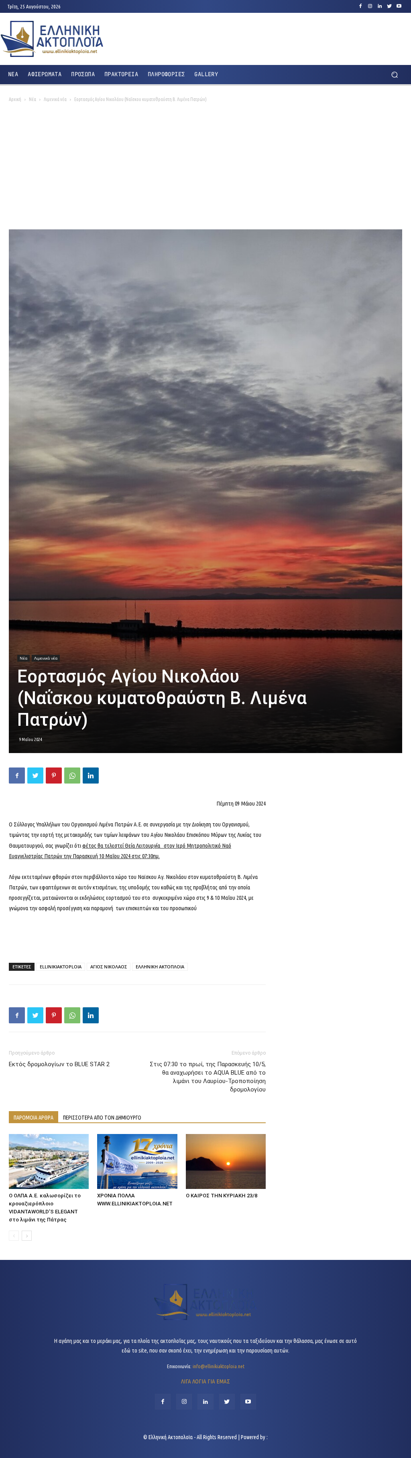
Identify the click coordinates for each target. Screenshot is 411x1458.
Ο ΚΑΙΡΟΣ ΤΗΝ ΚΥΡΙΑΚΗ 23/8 (221, 1196)
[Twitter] (389, 6)
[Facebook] (360, 6)
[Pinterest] (54, 775)
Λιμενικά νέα (55, 99)
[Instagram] (370, 6)
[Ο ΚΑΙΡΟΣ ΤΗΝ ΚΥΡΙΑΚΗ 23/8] (226, 1161)
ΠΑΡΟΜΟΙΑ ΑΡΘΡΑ (33, 1117)
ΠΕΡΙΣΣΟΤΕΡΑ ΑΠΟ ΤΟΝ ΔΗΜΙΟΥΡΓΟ (102, 1117)
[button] (394, 74)
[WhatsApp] (72, 775)
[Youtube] (399, 6)
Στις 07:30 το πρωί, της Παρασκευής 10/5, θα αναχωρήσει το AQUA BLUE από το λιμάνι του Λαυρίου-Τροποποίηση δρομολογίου (208, 1077)
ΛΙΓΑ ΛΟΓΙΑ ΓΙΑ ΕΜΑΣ (205, 1381)
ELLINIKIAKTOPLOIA (60, 967)
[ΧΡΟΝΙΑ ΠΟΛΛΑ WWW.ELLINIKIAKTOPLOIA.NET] (137, 1161)
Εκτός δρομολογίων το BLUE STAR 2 (59, 1064)
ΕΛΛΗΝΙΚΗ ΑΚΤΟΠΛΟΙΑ (160, 967)
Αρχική (15, 99)
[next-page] (27, 1236)
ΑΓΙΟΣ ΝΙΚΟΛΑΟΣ (108, 967)
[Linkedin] (380, 6)
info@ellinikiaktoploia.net (218, 1366)
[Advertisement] (205, 169)
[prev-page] (14, 1236)
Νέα (32, 99)
